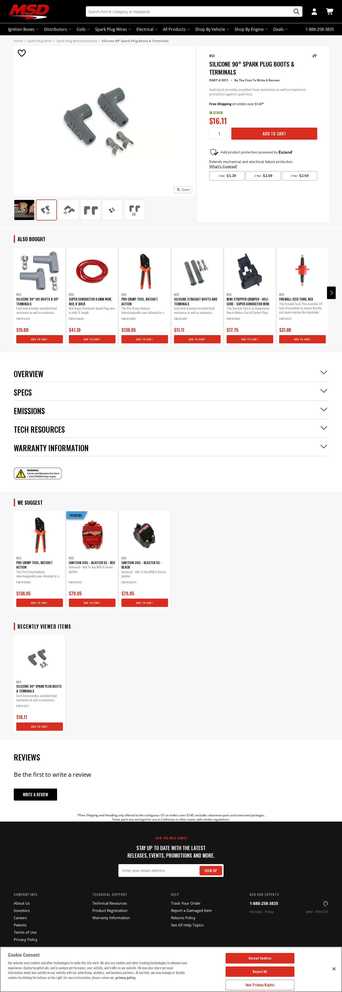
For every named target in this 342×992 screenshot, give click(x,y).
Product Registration (109, 910)
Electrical (144, 29)
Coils (81, 29)
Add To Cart (274, 134)
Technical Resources (109, 903)
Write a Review (35, 795)
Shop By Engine (249, 29)
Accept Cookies (260, 957)
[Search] (295, 11)
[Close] (333, 968)
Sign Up (211, 870)
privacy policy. (125, 977)
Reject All (260, 971)
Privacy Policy (26, 939)
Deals (278, 29)
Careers (20, 917)
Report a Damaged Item (191, 910)
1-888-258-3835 (264, 903)
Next (331, 293)
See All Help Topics (187, 924)
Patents (20, 924)
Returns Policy (183, 917)
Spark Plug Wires (111, 29)
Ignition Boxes (21, 29)
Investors (22, 910)
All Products (174, 29)
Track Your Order (186, 903)
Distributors (55, 29)
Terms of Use (25, 932)
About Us (22, 903)
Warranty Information (111, 917)
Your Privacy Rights (260, 984)
